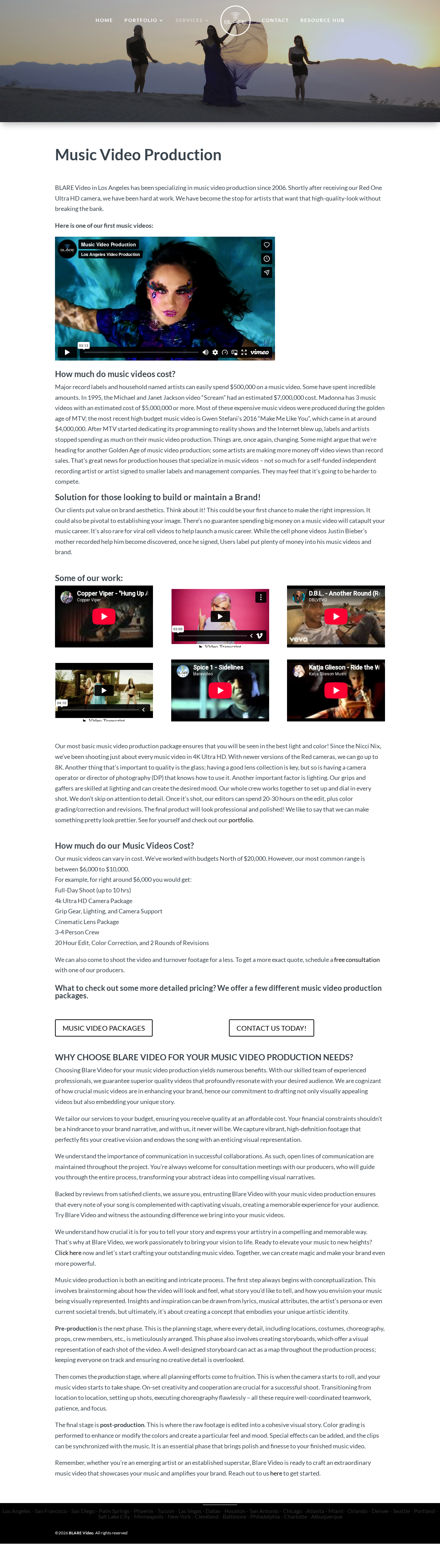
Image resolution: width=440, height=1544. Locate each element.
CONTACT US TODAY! (271, 1028)
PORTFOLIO (140, 20)
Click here (68, 1252)
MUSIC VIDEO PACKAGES (104, 1028)
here (276, 1473)
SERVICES (189, 20)
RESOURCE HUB (322, 20)
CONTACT (275, 20)
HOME (104, 20)
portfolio (241, 820)
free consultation (357, 959)
